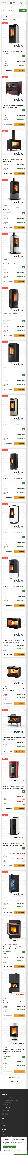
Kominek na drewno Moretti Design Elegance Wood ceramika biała (14, 844)
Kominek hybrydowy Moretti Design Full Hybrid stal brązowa (12, 948)
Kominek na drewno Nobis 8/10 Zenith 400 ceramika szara (12, 209)
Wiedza (3, 1134)
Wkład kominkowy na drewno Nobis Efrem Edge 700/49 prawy (14, 641)
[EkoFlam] (4, 2)
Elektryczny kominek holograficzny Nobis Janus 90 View (14, 738)
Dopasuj (18, 1150)
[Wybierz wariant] (23, 56)
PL (11, 2)
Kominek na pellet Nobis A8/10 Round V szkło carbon (12, 479)
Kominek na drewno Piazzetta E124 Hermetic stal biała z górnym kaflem (13, 1051)
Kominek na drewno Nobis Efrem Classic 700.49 (13, 160)
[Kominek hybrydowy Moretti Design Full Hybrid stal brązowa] (14, 929)
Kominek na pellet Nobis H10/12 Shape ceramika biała (13, 587)
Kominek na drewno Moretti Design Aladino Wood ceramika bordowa (14, 787)
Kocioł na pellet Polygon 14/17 (12, 900)
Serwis (3, 1123)
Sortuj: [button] (15, 16)
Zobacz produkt (8, 70)
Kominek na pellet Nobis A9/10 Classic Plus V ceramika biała (12, 533)
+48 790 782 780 (5, 1107)
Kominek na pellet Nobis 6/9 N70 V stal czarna (13, 371)
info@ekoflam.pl (6, 1110)
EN (14, 2)
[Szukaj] (17, 2)
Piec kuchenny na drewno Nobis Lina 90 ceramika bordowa (13, 106)
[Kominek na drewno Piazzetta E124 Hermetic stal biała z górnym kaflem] (14, 1032)
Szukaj (23, 10)
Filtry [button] (5, 16)
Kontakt (3, 1125)
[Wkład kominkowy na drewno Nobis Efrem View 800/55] (14, 671)
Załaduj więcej (14, 1081)
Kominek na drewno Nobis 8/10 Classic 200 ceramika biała (12, 263)
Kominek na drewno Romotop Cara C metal (13, 1002)
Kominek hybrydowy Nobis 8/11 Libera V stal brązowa (13, 317)
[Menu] (25, 2)
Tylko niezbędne (8, 1150)
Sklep (2, 1121)
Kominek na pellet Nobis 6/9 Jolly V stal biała (13, 52)
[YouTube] (6, 1114)
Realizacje (3, 1132)
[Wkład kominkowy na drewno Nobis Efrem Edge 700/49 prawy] (14, 623)
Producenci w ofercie (6, 1136)
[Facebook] (2, 1114)
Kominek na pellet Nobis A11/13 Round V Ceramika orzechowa (13, 425)
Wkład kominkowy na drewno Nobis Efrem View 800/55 (14, 690)
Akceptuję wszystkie (9, 1147)
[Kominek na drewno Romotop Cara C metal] (14, 983)
